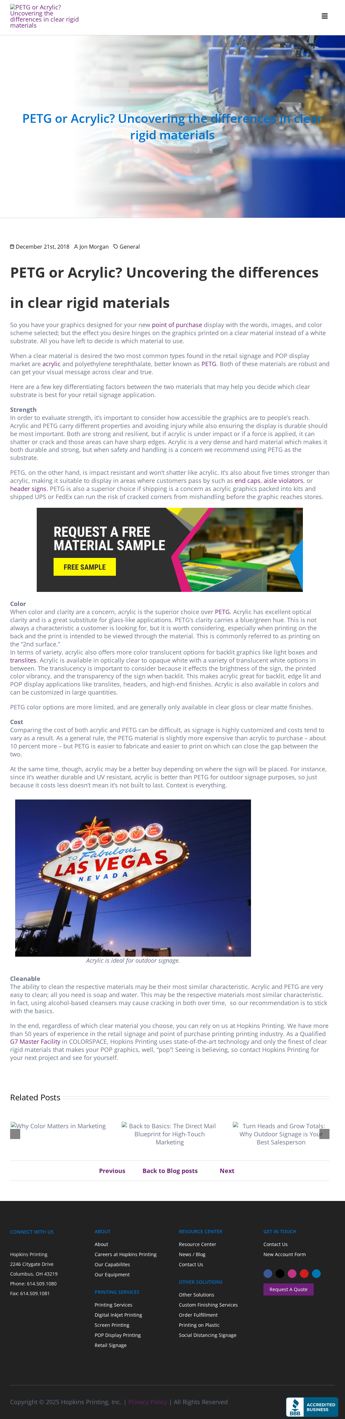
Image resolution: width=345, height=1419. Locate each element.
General (130, 246)
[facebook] (267, 1273)
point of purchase (177, 325)
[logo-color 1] (46, 7)
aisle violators (283, 480)
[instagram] (292, 1273)
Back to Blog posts (170, 1171)
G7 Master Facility (35, 1041)
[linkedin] (316, 1273)
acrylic (51, 364)
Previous (112, 1171)
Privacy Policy (147, 1402)
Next (227, 1171)
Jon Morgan (94, 246)
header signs (28, 489)
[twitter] (280, 1273)
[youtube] (304, 1273)
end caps (247, 480)
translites (23, 660)
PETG (208, 364)
